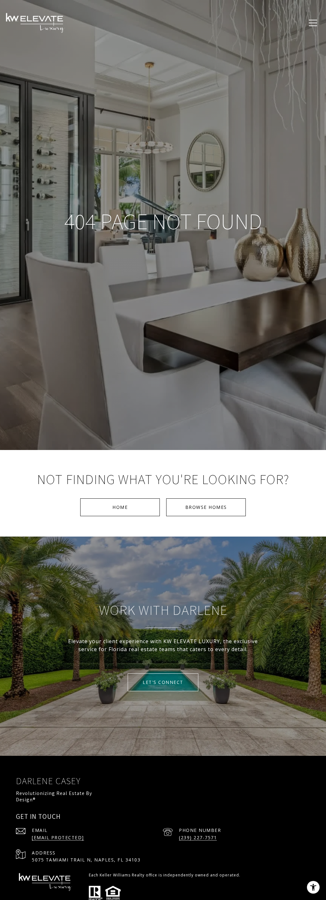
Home (120, 507)
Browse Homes (206, 507)
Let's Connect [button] (163, 682)
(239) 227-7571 (198, 837)
